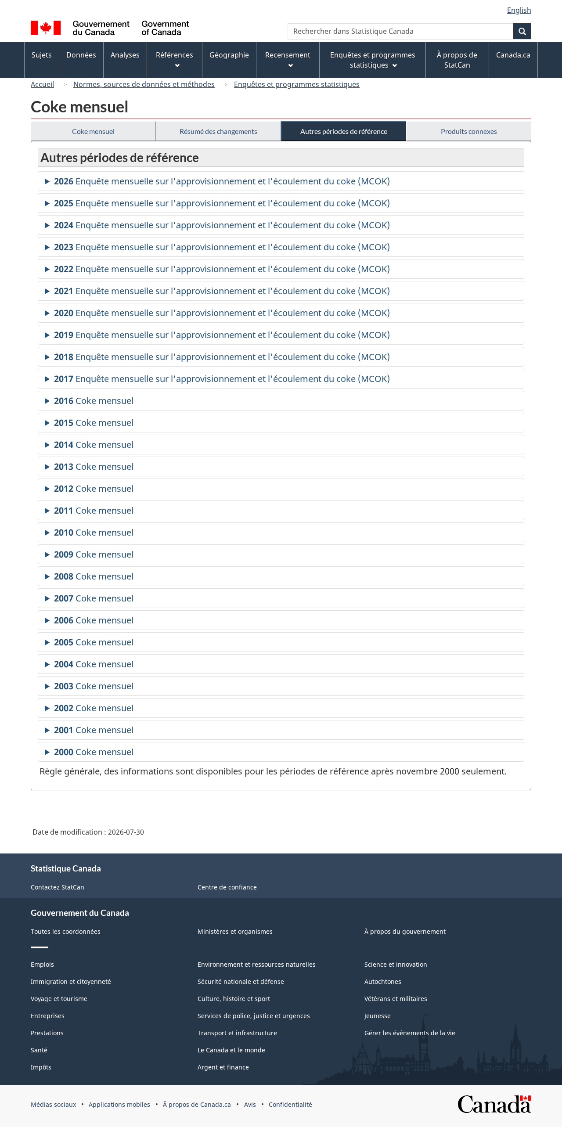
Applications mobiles (119, 1104)
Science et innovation (395, 964)
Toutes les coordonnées (66, 931)
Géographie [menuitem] (229, 55)
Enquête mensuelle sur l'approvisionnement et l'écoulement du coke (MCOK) (222, 183)
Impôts (41, 1067)
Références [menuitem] (174, 55)
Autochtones (382, 981)
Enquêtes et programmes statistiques (297, 84)
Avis (250, 1104)
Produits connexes (469, 131)
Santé (39, 1050)
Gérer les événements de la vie (409, 1033)
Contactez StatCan (57, 887)
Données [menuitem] (81, 55)
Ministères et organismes (235, 931)
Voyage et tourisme (59, 998)
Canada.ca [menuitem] (513, 55)
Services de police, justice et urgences (254, 1016)
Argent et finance (223, 1067)
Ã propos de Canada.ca (197, 1104)
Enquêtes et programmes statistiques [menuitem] (372, 60)
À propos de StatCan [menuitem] (457, 60)
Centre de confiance (227, 887)
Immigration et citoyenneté (71, 981)
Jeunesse (377, 1016)
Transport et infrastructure (237, 1033)
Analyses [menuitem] (125, 55)
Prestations (47, 1033)
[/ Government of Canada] (110, 29)
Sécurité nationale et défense (241, 981)
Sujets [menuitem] (42, 55)
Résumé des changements (218, 131)
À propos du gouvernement (405, 931)
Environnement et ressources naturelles (257, 964)
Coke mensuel (93, 131)
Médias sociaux (53, 1104)
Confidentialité (290, 1104)
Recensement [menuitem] (287, 55)
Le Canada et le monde (231, 1050)
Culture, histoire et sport (234, 998)
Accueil (42, 84)
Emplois (42, 964)
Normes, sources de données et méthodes (144, 84)
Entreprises (48, 1016)
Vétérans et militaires (395, 998)
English (519, 10)
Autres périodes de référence (343, 131)
